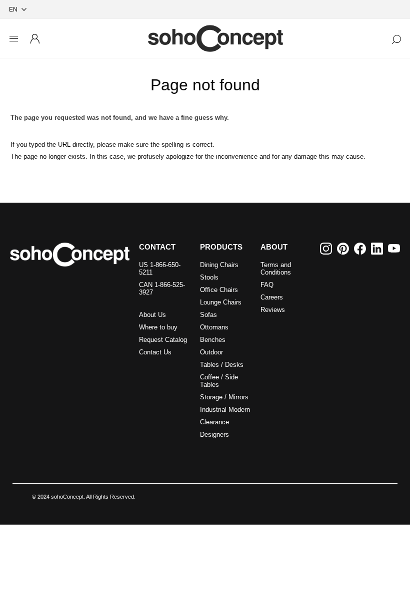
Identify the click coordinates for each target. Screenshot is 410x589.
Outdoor (211, 352)
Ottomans (214, 327)
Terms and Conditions (275, 268)
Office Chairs (219, 290)
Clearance (214, 422)
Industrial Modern (225, 409)
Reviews (272, 309)
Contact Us (155, 352)
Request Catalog (163, 339)
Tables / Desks (222, 364)
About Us (152, 314)
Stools (209, 277)
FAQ (267, 285)
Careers (271, 297)
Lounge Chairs (221, 302)
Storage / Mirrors (224, 397)
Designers (214, 434)
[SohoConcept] (70, 255)
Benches (213, 339)
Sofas (208, 314)
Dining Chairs (219, 265)
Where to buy (158, 327)
